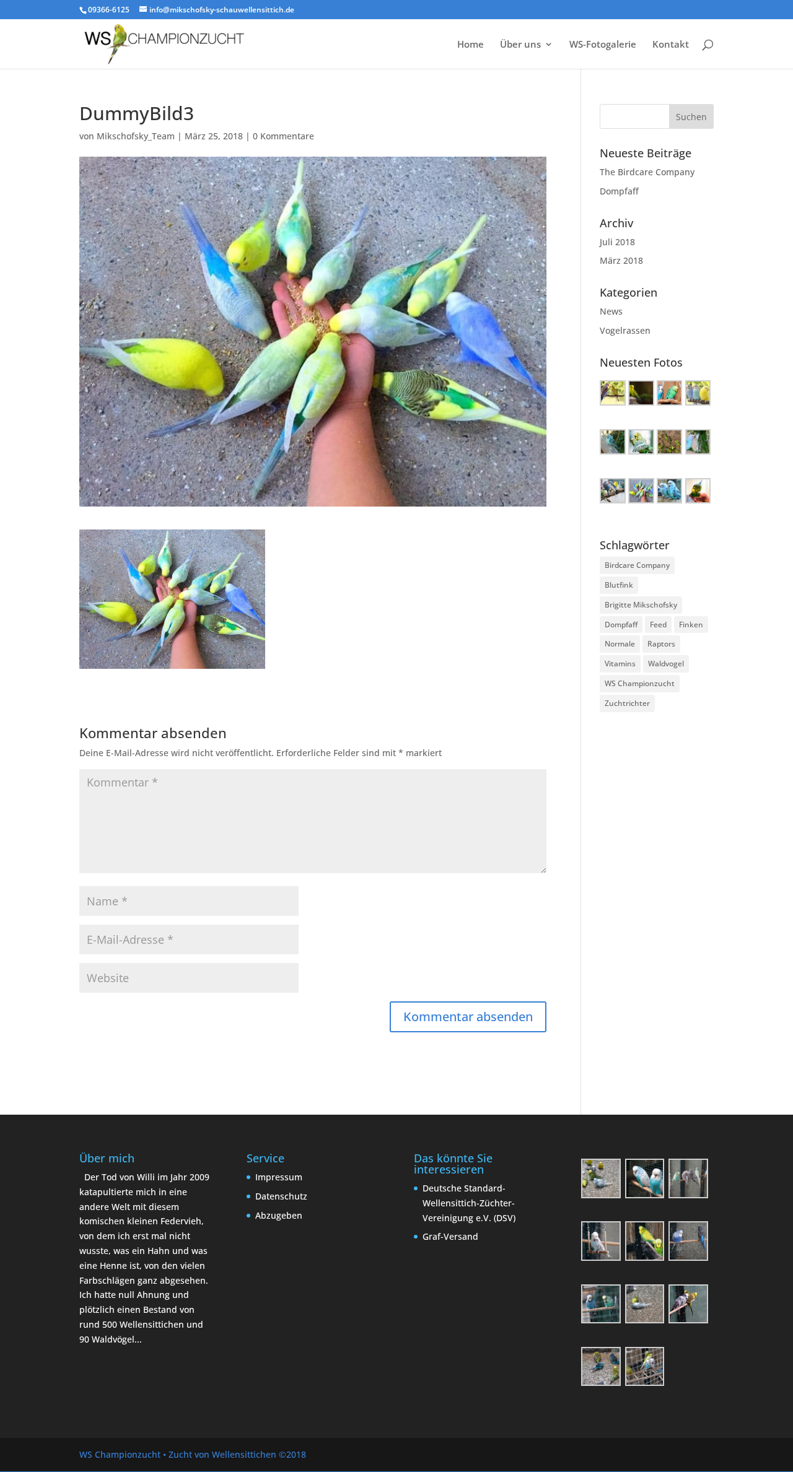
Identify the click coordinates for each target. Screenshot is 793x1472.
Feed (658, 624)
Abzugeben (278, 1215)
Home (470, 45)
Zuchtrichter (627, 703)
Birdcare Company (637, 565)
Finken (691, 624)
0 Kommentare (283, 136)
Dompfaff (619, 191)
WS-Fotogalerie (602, 45)
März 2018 (621, 260)
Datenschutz (281, 1196)
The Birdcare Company (647, 172)
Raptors (661, 643)
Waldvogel (666, 663)
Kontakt (670, 45)
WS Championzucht (640, 683)
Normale (620, 643)
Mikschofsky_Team (136, 136)
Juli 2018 (617, 242)
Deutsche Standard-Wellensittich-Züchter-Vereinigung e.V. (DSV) (469, 1203)
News (611, 311)
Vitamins (620, 663)
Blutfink (619, 585)
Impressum (278, 1177)
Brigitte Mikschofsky (641, 604)
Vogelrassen (625, 330)
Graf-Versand (450, 1236)
